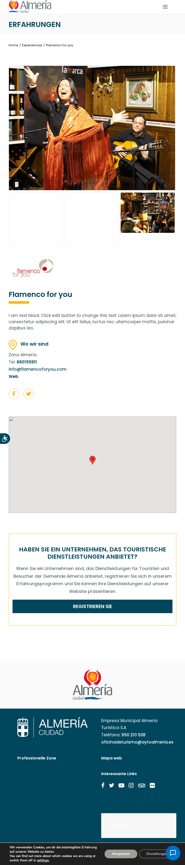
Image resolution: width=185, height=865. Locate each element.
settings (43, 860)
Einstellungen (156, 854)
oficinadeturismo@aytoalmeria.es (137, 742)
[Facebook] (14, 395)
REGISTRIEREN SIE (92, 606)
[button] (14, 394)
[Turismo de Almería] (30, 6)
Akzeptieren (121, 854)
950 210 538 (133, 735)
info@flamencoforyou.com (37, 369)
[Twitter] (28, 395)
